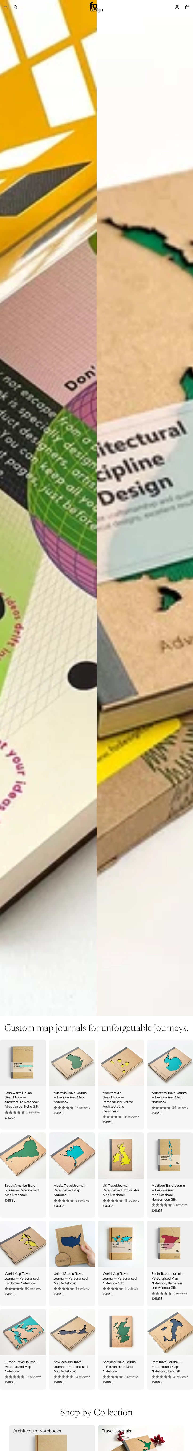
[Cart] (187, 7)
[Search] (15, 7)
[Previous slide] (5, 1063)
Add (189, 1078)
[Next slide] (41, 1063)
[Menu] (5, 7)
